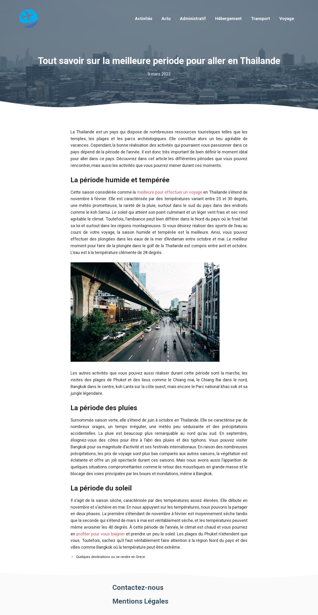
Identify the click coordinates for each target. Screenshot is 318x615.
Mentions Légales (140, 601)
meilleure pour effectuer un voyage (169, 192)
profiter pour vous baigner (100, 533)
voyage (286, 18)
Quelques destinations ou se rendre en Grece (110, 557)
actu (166, 18)
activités (143, 18)
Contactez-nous (137, 587)
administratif (193, 18)
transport (260, 18)
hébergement (228, 18)
